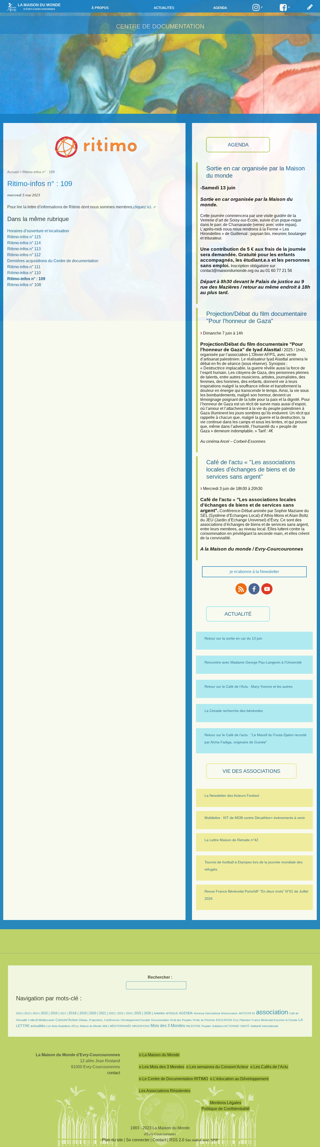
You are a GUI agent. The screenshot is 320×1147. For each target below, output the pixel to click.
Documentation (160, 1020)
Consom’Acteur (67, 1020)
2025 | (138, 1013)
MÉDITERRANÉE (120, 1026)
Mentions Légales (225, 1103)
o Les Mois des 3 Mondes (161, 1067)
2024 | (129, 1013)
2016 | (55, 1013)
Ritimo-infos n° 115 (24, 237)
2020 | (93, 1013)
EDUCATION (224, 1020)
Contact (159, 1140)
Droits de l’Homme (204, 1020)
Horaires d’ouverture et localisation (38, 231)
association (272, 1012)
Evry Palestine (241, 1020)
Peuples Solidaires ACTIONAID (220, 1026)
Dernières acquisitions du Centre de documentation (52, 261)
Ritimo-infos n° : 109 (26, 279)
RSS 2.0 (176, 1140)
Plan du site (112, 1140)
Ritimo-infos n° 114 (24, 243)
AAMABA (159, 1013)
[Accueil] (10, 7)
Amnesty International (207, 1013)
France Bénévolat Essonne (268, 1020)
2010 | (20, 1013)
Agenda (220, 8)
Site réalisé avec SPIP (201, 1140)
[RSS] (241, 588)
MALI (105, 1026)
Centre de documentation (160, 26)
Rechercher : (160, 977)
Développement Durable (135, 1020)
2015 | (45, 1013)
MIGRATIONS (141, 1026)
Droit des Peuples (181, 1020)
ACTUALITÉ (238, 614)
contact (113, 1073)
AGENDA (238, 144)
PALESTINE (193, 1026)
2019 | (84, 1013)
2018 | (74, 1013)
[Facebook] (254, 588)
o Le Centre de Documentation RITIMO (173, 1079)
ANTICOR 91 (247, 1013)
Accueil (12, 172)
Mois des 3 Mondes (167, 1026)
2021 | (103, 1013)
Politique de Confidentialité (226, 1109)
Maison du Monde (91, 1026)
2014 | (36, 1013)
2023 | (121, 1013)
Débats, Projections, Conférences (99, 1020)
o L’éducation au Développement (239, 1079)
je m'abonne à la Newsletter (254, 572)
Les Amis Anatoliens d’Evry (62, 1026)
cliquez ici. (142, 207)
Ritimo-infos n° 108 (24, 285)
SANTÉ (244, 1026)
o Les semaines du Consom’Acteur (217, 1067)
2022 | (112, 1013)
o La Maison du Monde (159, 1055)
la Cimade (292, 1020)
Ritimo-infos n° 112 (24, 255)
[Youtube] (266, 588)
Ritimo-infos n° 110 (24, 273)
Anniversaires (229, 1013)
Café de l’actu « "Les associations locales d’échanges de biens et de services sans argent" (250, 469)
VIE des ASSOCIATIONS (251, 771)
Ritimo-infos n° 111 (23, 267)
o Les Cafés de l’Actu (269, 1067)
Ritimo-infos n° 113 (24, 249)
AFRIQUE (172, 1013)
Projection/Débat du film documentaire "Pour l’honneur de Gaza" (256, 317)
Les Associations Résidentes (164, 1091)
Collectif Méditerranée (41, 1020)
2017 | (64, 1013)
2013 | (28, 1013)
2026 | (148, 1013)
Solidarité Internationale (264, 1026)
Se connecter (138, 1140)
